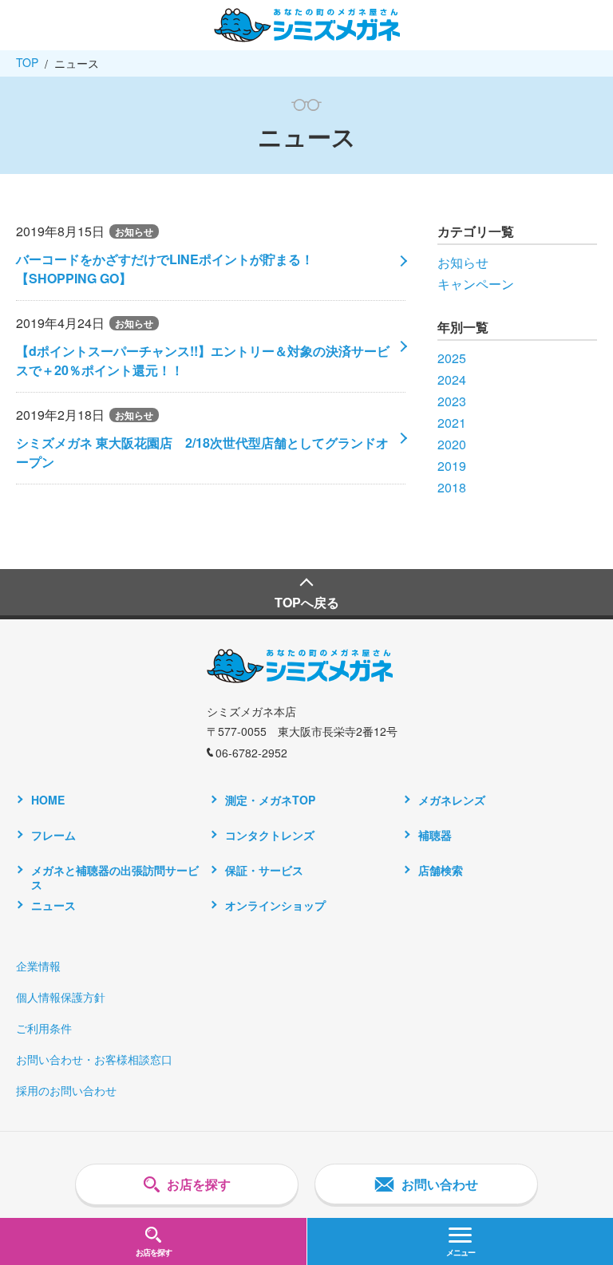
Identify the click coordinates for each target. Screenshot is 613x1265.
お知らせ (462, 262)
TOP (27, 62)
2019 (451, 466)
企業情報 (38, 966)
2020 (451, 444)
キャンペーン (475, 284)
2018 (451, 487)
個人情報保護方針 (60, 997)
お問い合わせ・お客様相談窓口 (94, 1059)
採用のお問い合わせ (66, 1090)
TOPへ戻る (307, 602)
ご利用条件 (44, 1028)
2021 (451, 422)
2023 (451, 401)
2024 (451, 379)
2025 (451, 358)
